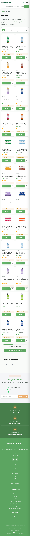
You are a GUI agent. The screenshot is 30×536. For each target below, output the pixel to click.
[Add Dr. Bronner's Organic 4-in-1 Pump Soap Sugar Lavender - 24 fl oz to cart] (20, 288)
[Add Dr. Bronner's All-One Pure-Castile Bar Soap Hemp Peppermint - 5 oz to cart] (20, 211)
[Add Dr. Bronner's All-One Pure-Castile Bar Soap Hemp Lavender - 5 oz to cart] (6, 211)
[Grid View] (3, 30)
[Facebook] (13, 459)
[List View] (6, 30)
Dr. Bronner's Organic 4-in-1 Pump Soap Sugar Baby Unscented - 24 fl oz (21, 253)
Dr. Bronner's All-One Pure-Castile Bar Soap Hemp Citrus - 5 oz (7, 176)
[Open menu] (27, 2)
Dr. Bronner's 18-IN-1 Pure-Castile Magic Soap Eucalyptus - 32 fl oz (22, 73)
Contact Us (15, 496)
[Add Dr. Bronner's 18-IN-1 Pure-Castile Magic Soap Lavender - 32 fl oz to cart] (6, 108)
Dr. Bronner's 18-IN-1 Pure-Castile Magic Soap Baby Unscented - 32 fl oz (21, 47)
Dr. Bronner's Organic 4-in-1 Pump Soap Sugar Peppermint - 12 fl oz (7, 330)
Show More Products (15, 350)
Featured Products (15, 471)
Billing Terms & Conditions (11, 528)
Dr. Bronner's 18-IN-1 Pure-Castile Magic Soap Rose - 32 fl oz (7, 125)
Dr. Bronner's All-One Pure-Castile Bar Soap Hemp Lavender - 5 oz (7, 202)
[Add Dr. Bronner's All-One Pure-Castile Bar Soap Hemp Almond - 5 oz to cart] (6, 160)
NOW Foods (23, 21)
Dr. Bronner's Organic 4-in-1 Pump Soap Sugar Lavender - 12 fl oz (7, 279)
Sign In (15, 516)
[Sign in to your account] (21, 2)
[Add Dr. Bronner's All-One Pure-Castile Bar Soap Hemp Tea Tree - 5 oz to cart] (20, 237)
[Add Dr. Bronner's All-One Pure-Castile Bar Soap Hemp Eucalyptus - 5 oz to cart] (20, 186)
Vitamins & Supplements (15, 481)
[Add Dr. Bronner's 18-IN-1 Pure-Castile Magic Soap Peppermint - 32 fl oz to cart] (20, 108)
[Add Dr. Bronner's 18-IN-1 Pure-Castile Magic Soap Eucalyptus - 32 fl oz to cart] (20, 83)
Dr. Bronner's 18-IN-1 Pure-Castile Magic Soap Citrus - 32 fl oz (8, 73)
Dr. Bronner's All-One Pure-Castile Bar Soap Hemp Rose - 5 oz (8, 227)
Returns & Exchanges (15, 503)
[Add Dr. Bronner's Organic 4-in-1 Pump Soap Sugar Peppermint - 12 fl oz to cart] (6, 340)
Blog (15, 476)
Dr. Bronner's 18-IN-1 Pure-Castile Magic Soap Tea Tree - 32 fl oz (21, 125)
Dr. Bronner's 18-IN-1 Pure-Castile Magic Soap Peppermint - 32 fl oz (21, 99)
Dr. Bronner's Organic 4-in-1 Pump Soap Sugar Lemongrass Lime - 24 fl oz (22, 305)
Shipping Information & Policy (15, 501)
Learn (15, 478)
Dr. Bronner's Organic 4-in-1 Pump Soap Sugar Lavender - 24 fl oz (21, 279)
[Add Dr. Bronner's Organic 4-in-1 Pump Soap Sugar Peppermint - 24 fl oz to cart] (20, 340)
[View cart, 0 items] (24, 2)
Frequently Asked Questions (15, 508)
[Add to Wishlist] (12, 57)
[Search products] (26, 6)
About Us (15, 498)
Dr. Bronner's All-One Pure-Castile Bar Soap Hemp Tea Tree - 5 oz (21, 227)
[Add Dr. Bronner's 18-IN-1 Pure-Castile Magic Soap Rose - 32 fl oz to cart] (6, 134)
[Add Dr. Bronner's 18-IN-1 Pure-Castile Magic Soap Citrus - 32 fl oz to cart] (6, 83)
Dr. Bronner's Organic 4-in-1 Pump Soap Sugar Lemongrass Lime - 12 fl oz (8, 305)
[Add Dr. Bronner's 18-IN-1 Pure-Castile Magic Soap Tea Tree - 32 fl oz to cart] (20, 134)
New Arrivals (15, 473)
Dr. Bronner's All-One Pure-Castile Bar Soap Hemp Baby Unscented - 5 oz (21, 150)
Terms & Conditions (15, 530)
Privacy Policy (21, 528)
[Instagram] (16, 459)
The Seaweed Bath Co (12, 21)
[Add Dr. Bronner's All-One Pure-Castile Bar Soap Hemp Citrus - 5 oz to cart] (6, 186)
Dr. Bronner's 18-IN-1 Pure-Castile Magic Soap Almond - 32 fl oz (7, 47)
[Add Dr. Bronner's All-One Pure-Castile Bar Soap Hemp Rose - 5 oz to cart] (6, 237)
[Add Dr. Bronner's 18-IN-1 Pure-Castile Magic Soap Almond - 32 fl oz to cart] (6, 57)
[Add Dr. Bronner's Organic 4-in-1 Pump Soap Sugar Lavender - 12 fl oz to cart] (6, 288)
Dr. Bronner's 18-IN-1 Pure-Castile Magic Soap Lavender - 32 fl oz (8, 99)
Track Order (15, 493)
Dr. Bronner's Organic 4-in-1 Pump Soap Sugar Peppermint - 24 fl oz (22, 330)
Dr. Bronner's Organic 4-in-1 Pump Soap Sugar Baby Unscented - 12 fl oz (7, 253)
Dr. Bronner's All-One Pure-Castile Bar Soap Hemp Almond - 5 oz (7, 150)
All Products (15, 468)
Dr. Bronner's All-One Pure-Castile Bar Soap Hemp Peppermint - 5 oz (21, 202)
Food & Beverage (15, 483)
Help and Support (15, 506)
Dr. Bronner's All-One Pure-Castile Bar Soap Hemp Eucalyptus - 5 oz (21, 176)
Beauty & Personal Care (15, 486)
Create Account (15, 519)
